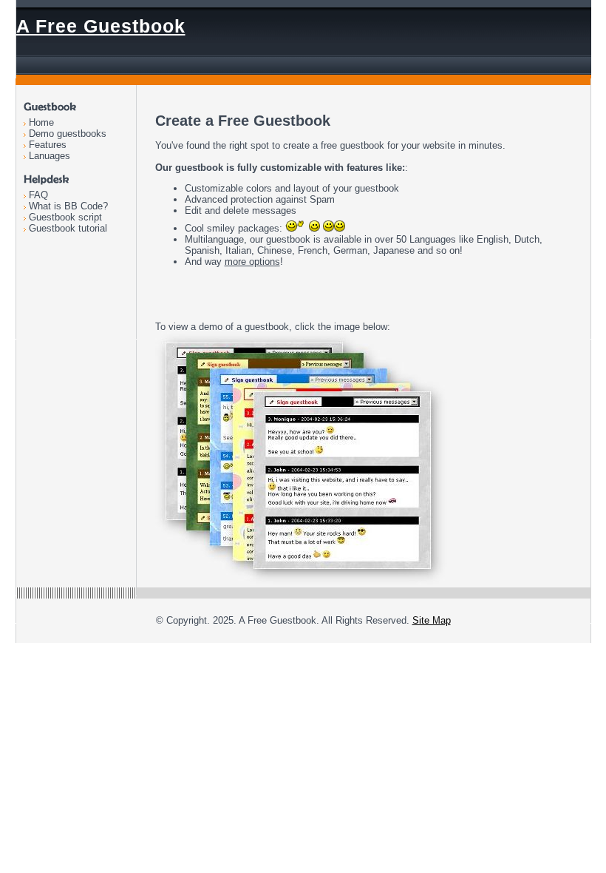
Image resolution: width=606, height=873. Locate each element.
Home (41, 122)
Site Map (431, 620)
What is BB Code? (68, 206)
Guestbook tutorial (68, 228)
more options (252, 261)
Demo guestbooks (67, 133)
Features (48, 144)
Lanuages (49, 155)
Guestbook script (65, 217)
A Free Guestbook (100, 26)
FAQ (38, 194)
